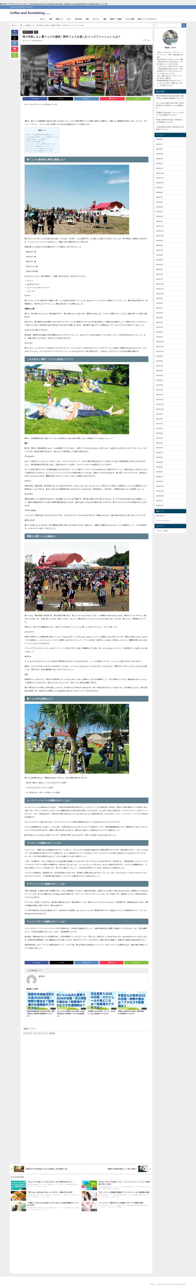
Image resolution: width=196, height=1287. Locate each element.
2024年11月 (160, 231)
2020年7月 (159, 452)
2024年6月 (159, 255)
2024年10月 (160, 235)
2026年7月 (159, 144)
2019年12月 (160, 486)
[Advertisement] (86, 113)
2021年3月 (159, 443)
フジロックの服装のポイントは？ (38, 146)
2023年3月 (159, 327)
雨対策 (53, 1033)
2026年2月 (159, 163)
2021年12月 (160, 399)
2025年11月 (160, 178)
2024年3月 (159, 269)
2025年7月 (159, 197)
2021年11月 (160, 404)
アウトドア (28, 1033)
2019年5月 (159, 500)
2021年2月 (159, 447)
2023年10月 (160, 293)
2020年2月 (159, 476)
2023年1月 (159, 337)
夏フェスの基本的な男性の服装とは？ (39, 134)
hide (43, 130)
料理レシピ (59, 19)
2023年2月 (159, 332)
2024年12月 (160, 226)
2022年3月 (159, 385)
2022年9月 (159, 356)
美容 (87, 19)
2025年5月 (159, 207)
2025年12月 (160, 173)
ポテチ (148, 40)
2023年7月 (159, 308)
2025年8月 (159, 192)
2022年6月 (159, 370)
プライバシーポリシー (163, 520)
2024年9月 (159, 240)
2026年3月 (159, 158)
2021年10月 (160, 409)
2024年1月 (159, 279)
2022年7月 (159, 366)
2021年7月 (159, 423)
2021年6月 (159, 428)
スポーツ (42, 19)
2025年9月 (159, 187)
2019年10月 (160, 496)
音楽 (50, 19)
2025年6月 (159, 202)
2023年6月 (159, 313)
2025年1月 (159, 221)
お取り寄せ (78, 19)
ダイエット (96, 19)
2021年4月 (159, 438)
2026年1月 (159, 168)
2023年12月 (160, 284)
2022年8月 (159, 361)
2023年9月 (159, 298)
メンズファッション (41, 1033)
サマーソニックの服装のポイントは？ (39, 148)
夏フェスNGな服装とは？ (35, 141)
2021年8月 (159, 419)
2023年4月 (159, 322)
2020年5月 (159, 462)
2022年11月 (160, 346)
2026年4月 (159, 154)
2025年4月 (159, 211)
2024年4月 (159, 264)
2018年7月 (159, 505)
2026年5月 (159, 149)
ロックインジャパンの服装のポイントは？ (41, 144)
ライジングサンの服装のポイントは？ (39, 151)
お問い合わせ (160, 515)
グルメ (69, 19)
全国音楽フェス (27, 32)
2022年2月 (159, 390)
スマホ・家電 (129, 19)
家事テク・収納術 (116, 19)
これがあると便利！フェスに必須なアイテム (42, 137)
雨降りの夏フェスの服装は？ (36, 139)
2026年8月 (159, 139)
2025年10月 (160, 182)
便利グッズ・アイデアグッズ (147, 19)
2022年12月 (160, 341)
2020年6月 (159, 457)
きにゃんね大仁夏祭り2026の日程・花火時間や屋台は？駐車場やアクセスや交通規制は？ (170, 105)
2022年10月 (160, 351)
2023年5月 (159, 317)
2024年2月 (159, 274)
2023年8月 (159, 303)
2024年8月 (159, 245)
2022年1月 (159, 394)
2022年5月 (159, 375)
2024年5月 (159, 260)
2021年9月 (159, 414)
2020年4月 (159, 467)
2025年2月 (159, 216)
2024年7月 (159, 250)
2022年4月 (159, 380)
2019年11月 (160, 491)
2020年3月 (159, 472)
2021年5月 (159, 433)
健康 (105, 19)
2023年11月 (160, 288)
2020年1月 (159, 481)
